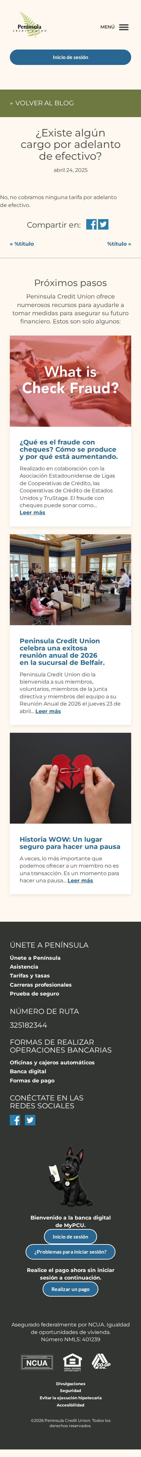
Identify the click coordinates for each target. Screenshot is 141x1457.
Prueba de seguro (34, 994)
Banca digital (28, 1071)
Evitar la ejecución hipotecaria (71, 1397)
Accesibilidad (70, 1405)
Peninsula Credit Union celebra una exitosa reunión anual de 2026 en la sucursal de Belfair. (62, 652)
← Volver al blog (42, 103)
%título (22, 244)
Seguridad (70, 1390)
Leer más (32, 512)
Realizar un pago (70, 1289)
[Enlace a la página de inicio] (29, 25)
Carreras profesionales (41, 985)
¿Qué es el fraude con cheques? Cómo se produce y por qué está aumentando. (69, 449)
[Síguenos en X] (30, 1123)
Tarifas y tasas (30, 976)
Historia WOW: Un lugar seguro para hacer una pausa (70, 843)
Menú (107, 27)
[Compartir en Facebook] (91, 225)
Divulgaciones (70, 1383)
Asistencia (24, 967)
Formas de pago (32, 1080)
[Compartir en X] (103, 225)
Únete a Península (35, 958)
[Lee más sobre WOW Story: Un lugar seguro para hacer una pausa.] (70, 822)
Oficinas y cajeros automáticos (52, 1062)
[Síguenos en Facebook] (15, 1123)
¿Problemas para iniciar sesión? (70, 1251)
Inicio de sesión (70, 1236)
